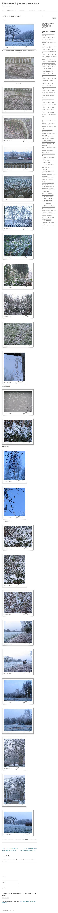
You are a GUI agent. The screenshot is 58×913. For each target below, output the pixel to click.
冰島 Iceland (22, 10)
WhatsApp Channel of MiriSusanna (47, 27)
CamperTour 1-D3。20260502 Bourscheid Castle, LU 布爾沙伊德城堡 (49, 114)
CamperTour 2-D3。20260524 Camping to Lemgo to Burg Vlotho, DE (48, 39)
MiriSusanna (33, 839)
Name (3, 877)
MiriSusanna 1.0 (31, 10)
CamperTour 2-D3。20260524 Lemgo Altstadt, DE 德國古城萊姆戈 (49, 51)
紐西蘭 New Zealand (11, 10)
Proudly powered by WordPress (8, 910)
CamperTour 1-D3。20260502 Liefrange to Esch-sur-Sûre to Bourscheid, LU (48, 109)
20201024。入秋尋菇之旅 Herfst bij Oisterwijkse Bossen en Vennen (48, 179)
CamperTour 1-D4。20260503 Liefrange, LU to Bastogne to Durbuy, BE (48, 95)
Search (43, 16)
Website (4, 888)
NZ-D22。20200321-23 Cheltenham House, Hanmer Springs (48, 222)
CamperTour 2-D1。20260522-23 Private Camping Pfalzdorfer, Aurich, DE (49, 80)
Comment (4, 861)
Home (3, 10)
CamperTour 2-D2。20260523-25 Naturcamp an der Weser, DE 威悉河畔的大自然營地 (49, 56)
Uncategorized (20, 839)
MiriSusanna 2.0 (41, 10)
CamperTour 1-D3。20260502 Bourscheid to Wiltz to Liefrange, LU (49, 104)
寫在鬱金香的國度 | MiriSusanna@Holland (20, 3)
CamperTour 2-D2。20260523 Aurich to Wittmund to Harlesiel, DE (49, 75)
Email (3, 882)
